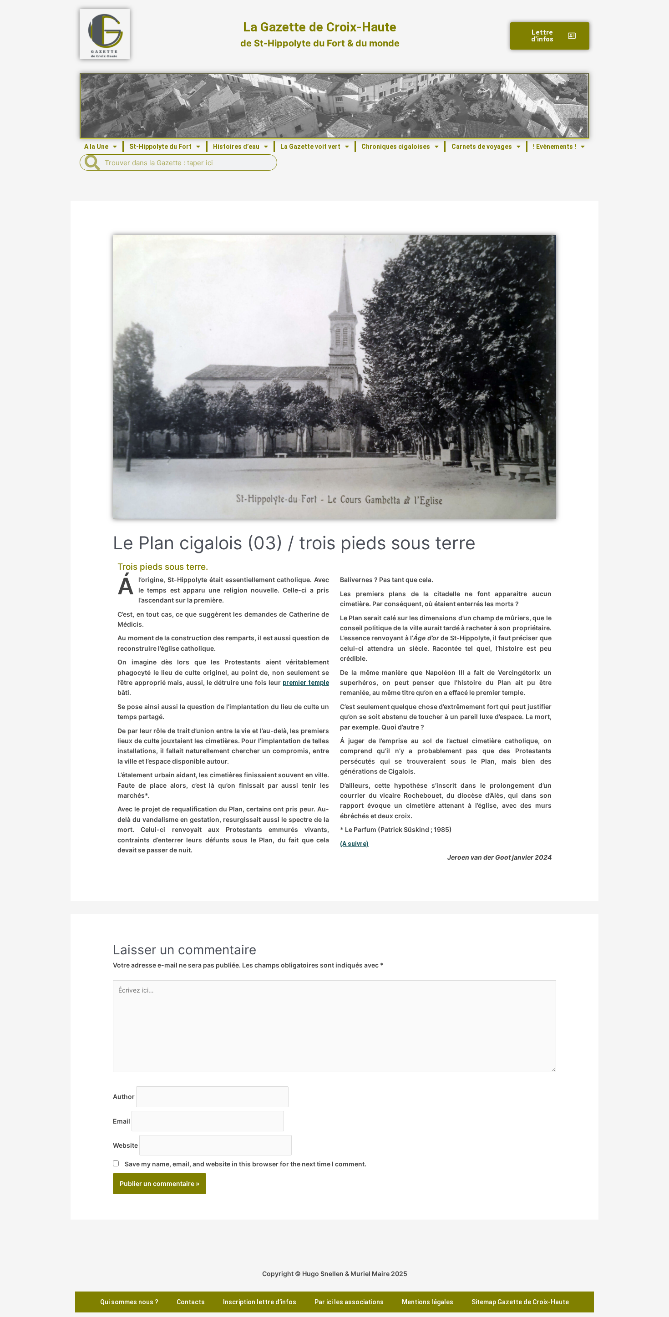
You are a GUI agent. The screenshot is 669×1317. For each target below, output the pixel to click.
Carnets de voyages (481, 146)
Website (126, 1145)
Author (124, 1096)
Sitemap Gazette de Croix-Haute (520, 1302)
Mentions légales (427, 1302)
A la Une (96, 146)
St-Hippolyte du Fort (160, 146)
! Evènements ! (554, 146)
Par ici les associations (349, 1302)
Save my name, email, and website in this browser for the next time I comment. (245, 1164)
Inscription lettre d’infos (259, 1302)
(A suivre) (354, 843)
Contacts (191, 1302)
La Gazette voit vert (310, 146)
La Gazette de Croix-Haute (319, 27)
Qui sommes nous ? (129, 1302)
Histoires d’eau (236, 146)
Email (122, 1121)
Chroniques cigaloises (395, 146)
